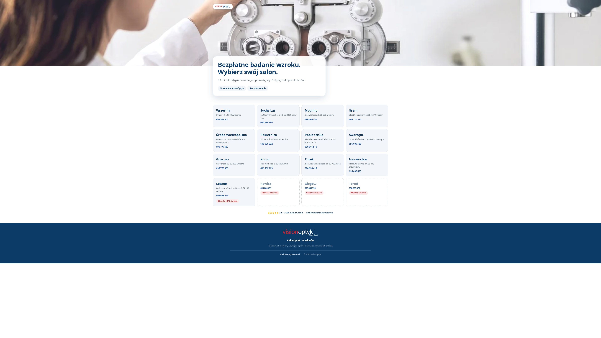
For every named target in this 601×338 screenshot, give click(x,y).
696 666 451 (265, 188)
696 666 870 (354, 188)
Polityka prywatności (290, 254)
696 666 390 (310, 188)
